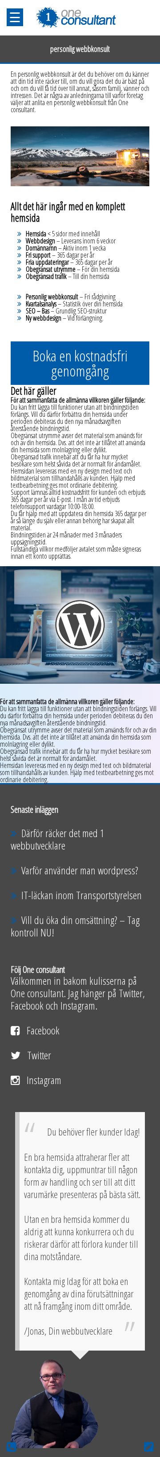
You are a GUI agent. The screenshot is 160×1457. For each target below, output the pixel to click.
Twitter (39, 1055)
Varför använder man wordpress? (79, 870)
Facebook (43, 1030)
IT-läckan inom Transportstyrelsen (81, 895)
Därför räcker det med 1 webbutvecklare (57, 839)
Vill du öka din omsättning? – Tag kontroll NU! (75, 926)
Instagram (44, 1080)
